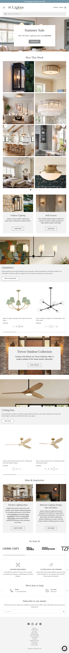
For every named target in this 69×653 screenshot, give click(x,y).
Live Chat (34, 631)
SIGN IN (61, 8)
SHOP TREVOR (34, 365)
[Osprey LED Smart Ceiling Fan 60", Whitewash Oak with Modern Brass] (18, 443)
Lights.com (39, 648)
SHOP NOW (34, 41)
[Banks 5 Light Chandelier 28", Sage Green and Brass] (18, 301)
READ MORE (51, 528)
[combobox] (34, 14)
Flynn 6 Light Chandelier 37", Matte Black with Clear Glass (50, 319)
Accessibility (35, 637)
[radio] (13, 326)
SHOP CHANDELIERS (10, 278)
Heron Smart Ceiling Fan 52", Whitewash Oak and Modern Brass (50, 462)
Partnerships (34, 642)
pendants (14, 514)
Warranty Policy (34, 634)
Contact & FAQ (34, 630)
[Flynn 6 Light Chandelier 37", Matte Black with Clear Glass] (51, 301)
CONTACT (56, 8)
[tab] (29, 189)
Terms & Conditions (34, 636)
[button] (65, 7)
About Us (34, 628)
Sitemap (34, 639)
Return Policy (34, 632)
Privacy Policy (34, 645)
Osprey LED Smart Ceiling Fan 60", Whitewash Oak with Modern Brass (17, 462)
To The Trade (34, 643)
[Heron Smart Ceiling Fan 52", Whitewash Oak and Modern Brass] (51, 443)
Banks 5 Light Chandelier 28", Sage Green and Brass (17, 319)
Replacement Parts (34, 640)
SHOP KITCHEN (18, 528)
